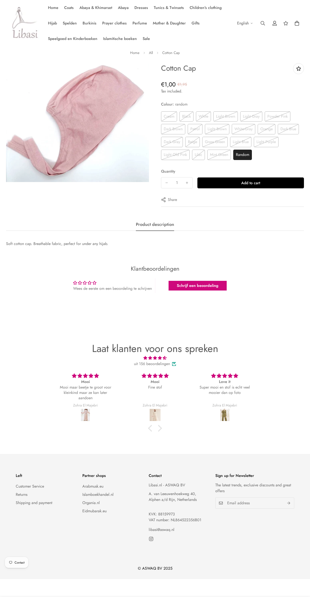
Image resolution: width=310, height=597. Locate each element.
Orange (266, 129)
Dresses (141, 7)
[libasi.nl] (23, 23)
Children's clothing (206, 7)
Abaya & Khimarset (95, 7)
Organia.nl (91, 502)
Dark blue (288, 129)
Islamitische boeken (120, 38)
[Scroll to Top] (300, 570)
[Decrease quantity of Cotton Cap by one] (166, 182)
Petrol (195, 129)
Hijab (52, 23)
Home (53, 7)
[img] (155, 358)
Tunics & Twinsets (169, 7)
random (242, 154)
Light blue (241, 142)
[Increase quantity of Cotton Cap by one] (187, 182)
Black (186, 116)
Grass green (215, 142)
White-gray (243, 129)
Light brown (217, 129)
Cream (169, 116)
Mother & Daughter (169, 23)
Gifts (196, 23)
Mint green (219, 154)
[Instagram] (151, 538)
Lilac (198, 154)
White (203, 116)
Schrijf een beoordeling (197, 285)
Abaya (123, 7)
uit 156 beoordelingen (152, 364)
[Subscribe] (288, 503)
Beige (192, 142)
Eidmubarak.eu (94, 511)
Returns (21, 494)
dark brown (173, 129)
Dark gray (172, 142)
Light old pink (175, 154)
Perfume (139, 23)
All (151, 52)
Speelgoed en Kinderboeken (72, 38)
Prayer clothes (114, 23)
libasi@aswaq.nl (161, 529)
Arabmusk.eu (92, 486)
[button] (296, 23)
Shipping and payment (34, 502)
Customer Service (30, 486)
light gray (251, 116)
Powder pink (277, 116)
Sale (146, 38)
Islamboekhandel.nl (98, 494)
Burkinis (89, 23)
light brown (225, 116)
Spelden (70, 23)
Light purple (266, 142)
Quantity (168, 171)
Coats (69, 7)
